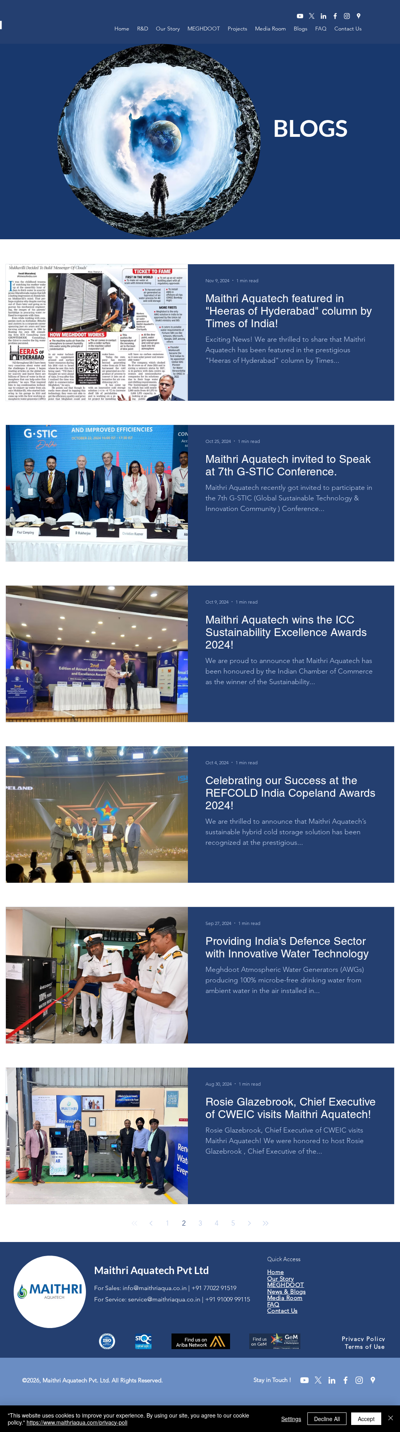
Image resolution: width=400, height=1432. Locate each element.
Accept (366, 1419)
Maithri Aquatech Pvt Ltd (151, 1270)
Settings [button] (291, 1419)
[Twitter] (312, 16)
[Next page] (249, 1223)
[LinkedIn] (323, 16)
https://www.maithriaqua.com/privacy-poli (77, 1422)
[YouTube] (300, 16)
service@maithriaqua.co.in (164, 1299)
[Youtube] (304, 1380)
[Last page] (266, 1223)
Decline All (327, 1419)
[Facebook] (335, 16)
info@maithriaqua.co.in (155, 1288)
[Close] (390, 1419)
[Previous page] (151, 1223)
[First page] (134, 1223)
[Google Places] (358, 16)
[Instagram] (347, 16)
